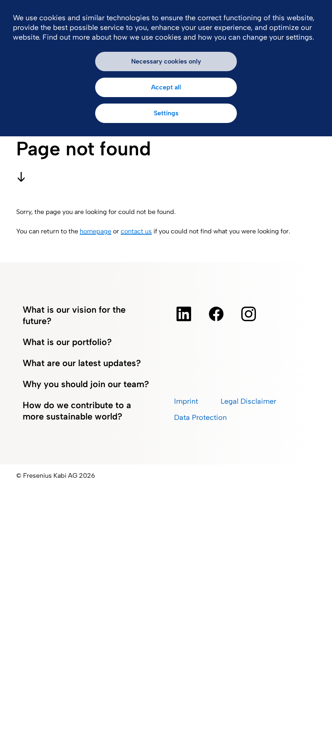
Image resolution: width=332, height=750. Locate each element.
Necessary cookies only (166, 61)
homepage (95, 231)
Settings (166, 113)
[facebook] (216, 314)
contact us (136, 231)
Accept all (166, 87)
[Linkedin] (184, 314)
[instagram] (248, 314)
